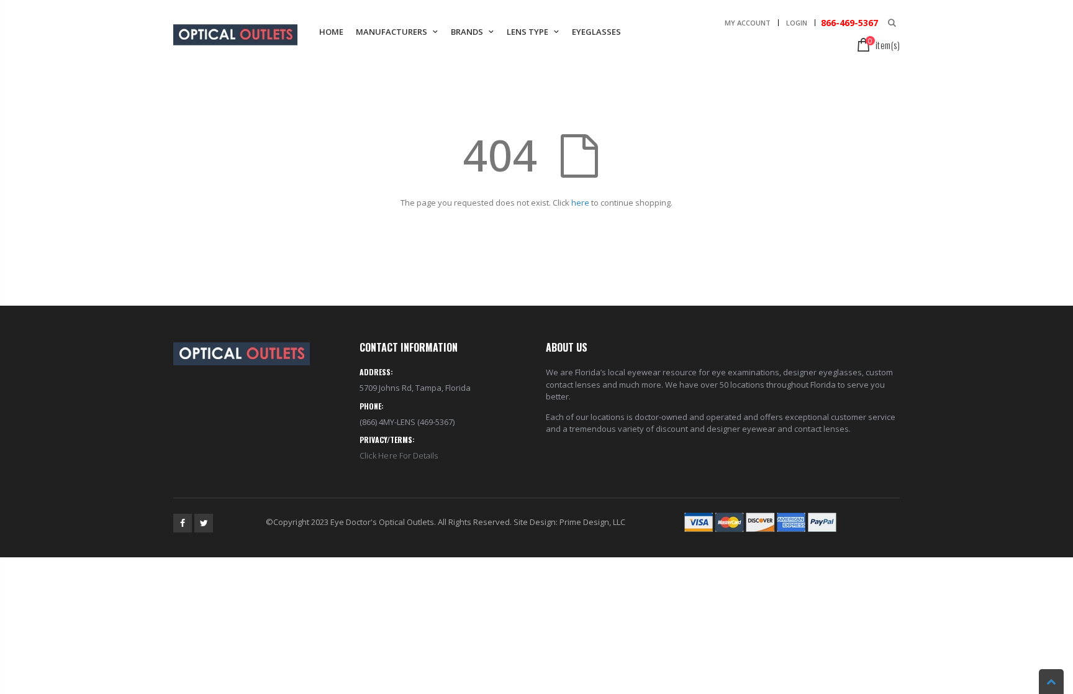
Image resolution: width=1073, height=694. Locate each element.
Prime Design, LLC (592, 521)
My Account (748, 22)
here (580, 202)
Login (796, 22)
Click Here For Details (399, 455)
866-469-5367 (848, 23)
